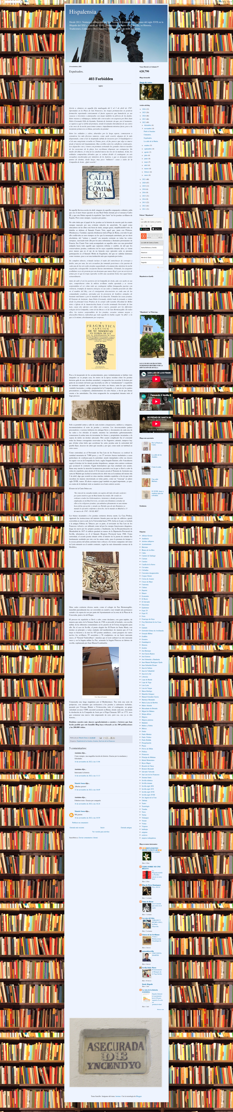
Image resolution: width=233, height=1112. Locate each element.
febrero (147, 172)
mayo (146, 162)
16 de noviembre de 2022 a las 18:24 (87, 804)
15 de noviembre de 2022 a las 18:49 (87, 790)
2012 (144, 206)
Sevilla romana (147, 783)
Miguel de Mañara (148, 711)
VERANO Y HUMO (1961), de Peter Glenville (157, 923)
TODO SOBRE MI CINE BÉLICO (151, 867)
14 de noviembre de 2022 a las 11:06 (87, 761)
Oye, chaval (156, 887)
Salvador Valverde (148, 771)
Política (144, 751)
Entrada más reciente (77, 827)
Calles (144, 553)
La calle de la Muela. (151, 141)
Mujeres (144, 717)
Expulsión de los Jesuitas (84, 741)
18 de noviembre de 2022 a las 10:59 (87, 818)
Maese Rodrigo (147, 691)
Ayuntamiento (146, 544)
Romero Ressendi (148, 769)
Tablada (144, 800)
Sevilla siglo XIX (148, 786)
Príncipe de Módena (148, 757)
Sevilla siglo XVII (148, 792)
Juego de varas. (146, 82)
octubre (147, 145)
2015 (144, 196)
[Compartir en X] (109, 738)
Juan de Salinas (147, 668)
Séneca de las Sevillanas (150, 934)
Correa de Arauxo (148, 579)
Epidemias (145, 607)
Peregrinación (146, 743)
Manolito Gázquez (148, 694)
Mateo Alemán (147, 705)
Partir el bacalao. (149, 131)
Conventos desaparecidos (150, 573)
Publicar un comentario (80, 822)
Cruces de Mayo (147, 582)
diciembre (148, 125)
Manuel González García (150, 697)
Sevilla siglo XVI (148, 789)
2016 (144, 192)
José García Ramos (148, 654)
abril (146, 165)
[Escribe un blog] (107, 738)
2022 (144, 122)
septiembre (148, 149)
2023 (144, 119)
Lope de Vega (146, 682)
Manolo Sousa (80, 783)
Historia (144, 645)
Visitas (144, 823)
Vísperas (145, 826)
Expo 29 (145, 610)
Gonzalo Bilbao (147, 633)
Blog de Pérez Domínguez (151, 885)
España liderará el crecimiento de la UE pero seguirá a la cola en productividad (157, 999)
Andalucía (145, 538)
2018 (144, 189)
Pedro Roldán (146, 740)
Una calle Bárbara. (155, 480)
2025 (144, 112)
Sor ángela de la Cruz (149, 797)
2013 (144, 202)
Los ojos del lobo (148, 918)
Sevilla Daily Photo (149, 967)
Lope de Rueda (147, 679)
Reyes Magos (146, 763)
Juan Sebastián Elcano (149, 665)
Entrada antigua (126, 827)
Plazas (144, 746)
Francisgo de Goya (148, 619)
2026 (144, 109)
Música (144, 728)
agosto (146, 152)
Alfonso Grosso (147, 535)
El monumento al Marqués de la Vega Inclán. (157, 972)
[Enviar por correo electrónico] (104, 738)
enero (146, 175)
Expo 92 (145, 613)
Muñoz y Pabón (147, 725)
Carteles (144, 561)
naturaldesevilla (148, 951)
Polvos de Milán (147, 749)
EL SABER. (156, 852)
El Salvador (146, 602)
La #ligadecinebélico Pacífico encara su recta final (157, 874)
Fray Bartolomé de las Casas (151, 622)
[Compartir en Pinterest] (114, 738)
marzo (146, 168)
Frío (143, 625)
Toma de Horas (147, 901)
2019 (144, 186)
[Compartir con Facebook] (111, 738)
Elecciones (145, 605)
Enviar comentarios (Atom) (88, 837)
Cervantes (145, 567)
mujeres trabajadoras (149, 838)
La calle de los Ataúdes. (157, 456)
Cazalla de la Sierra (148, 564)
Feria (143, 616)
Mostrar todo (160, 1009)
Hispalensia (82, 11)
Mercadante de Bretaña (149, 708)
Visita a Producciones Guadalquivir (156, 938)
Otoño (144, 731)
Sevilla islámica (147, 780)
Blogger (138, 1096)
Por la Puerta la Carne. (157, 444)
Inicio (102, 827)
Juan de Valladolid (148, 671)
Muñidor (145, 723)
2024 (144, 116)
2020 (144, 182)
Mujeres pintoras (147, 720)
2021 (144, 179)
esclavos (144, 835)
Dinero (144, 593)
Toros (144, 812)
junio (146, 158)
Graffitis (144, 636)
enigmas (144, 832)
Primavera (145, 754)
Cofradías (145, 570)
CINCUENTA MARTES (157, 954)
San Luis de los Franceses (107, 741)
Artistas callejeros (148, 541)
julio (146, 155)
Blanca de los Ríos (148, 550)
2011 (144, 209)
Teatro (144, 803)
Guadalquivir (146, 642)
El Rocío (145, 599)
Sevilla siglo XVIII (148, 795)
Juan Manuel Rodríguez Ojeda (152, 662)
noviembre (148, 128)
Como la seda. (156, 467)
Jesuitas (95, 741)
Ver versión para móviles (100, 831)
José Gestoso (146, 656)
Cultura (144, 587)
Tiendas (144, 809)
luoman (118, 1096)
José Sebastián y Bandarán (151, 659)
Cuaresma (145, 584)
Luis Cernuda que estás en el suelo (157, 905)
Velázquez (145, 818)
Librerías (145, 677)
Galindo (144, 628)
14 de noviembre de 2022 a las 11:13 (87, 775)
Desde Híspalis (147, 984)
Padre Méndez (146, 734)
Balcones (145, 547)
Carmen (144, 558)
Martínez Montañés (148, 700)
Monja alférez (146, 714)
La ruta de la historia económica (150, 991)
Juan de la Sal (146, 674)
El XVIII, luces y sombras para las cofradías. (158, 493)
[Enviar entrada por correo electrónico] (100, 738)
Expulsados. (148, 138)
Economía (145, 596)
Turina (144, 815)
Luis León (145, 685)
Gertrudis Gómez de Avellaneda (153, 630)
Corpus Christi (147, 576)
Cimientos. (147, 134)
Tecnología (145, 806)
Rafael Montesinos (148, 760)
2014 (144, 199)
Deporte (144, 590)
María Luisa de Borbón (150, 702)
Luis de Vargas (147, 688)
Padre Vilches (146, 737)
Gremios (145, 639)
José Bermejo (146, 651)
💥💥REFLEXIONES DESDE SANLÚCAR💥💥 (152, 849)
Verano (144, 820)
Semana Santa (146, 777)
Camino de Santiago (149, 556)
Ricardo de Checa (148, 766)
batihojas (145, 829)
